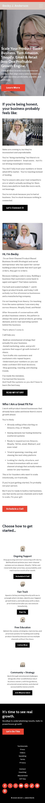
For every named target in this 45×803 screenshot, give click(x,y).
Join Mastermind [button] (22, 693)
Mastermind (22, 776)
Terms (22, 759)
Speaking (22, 756)
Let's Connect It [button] (15, 208)
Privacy (22, 763)
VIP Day (22, 779)
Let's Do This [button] (13, 731)
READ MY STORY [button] (15, 392)
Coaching (22, 772)
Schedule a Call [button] (14, 509)
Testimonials (22, 746)
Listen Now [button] (22, 645)
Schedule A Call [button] (22, 576)
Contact (22, 769)
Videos (22, 753)
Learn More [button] (13, 87)
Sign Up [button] (22, 612)
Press (22, 749)
